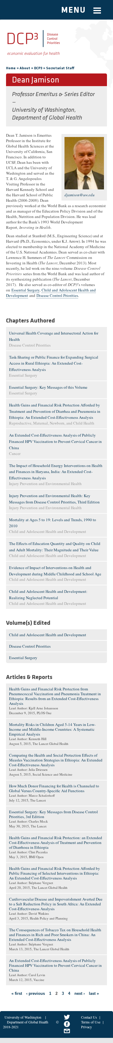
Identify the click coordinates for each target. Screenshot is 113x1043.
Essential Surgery (25, 290)
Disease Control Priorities (57, 295)
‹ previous (35, 993)
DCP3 (38, 68)
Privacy (86, 1026)
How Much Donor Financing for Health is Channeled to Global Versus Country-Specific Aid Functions (54, 788)
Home (11, 68)
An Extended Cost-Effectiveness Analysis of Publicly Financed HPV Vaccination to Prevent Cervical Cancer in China (55, 441)
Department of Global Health (27, 1022)
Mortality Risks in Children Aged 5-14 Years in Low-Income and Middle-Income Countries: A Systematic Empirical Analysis (52, 729)
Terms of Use (90, 1022)
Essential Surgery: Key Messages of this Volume (48, 387)
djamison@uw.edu (79, 195)
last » (94, 993)
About (25, 68)
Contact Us (89, 1017)
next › (79, 993)
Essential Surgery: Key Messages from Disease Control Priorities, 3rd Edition (53, 814)
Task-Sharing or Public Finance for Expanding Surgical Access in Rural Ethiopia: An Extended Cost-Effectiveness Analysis (53, 363)
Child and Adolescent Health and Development (47, 634)
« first (16, 993)
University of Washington (23, 1017)
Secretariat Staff (60, 68)
